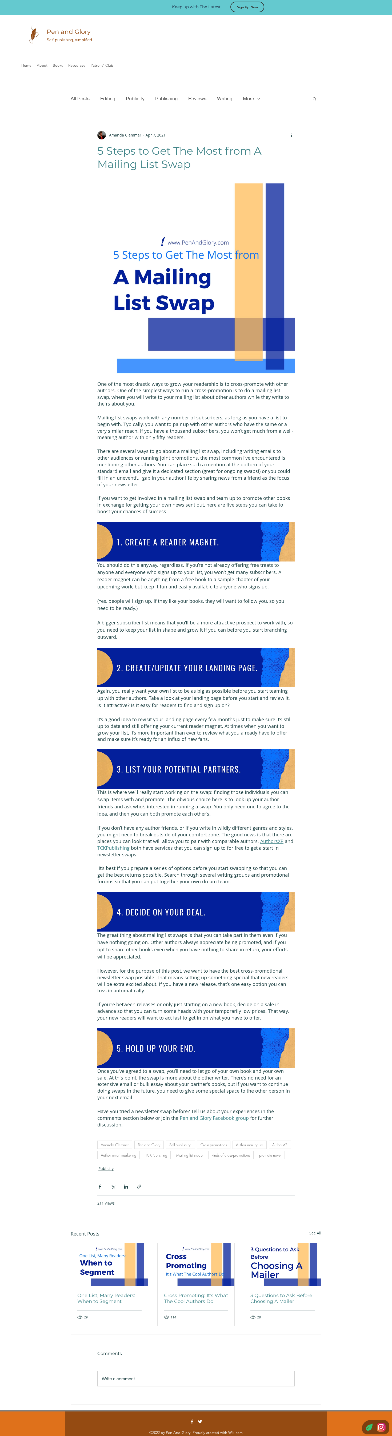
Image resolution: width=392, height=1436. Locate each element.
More (248, 98)
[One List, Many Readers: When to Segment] (109, 1264)
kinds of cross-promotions (231, 1155)
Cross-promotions (214, 1144)
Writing (224, 98)
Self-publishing (180, 1144)
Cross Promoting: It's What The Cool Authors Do (196, 1298)
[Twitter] (200, 1421)
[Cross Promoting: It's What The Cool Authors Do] (196, 1264)
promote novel (270, 1155)
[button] (314, 99)
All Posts (80, 98)
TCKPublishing (156, 1155)
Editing (107, 98)
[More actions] (291, 135)
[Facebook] (192, 1421)
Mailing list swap (189, 1155)
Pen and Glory (149, 1144)
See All (315, 1233)
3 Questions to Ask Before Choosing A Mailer (281, 1298)
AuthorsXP (279, 1144)
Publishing (166, 98)
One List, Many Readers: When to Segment (106, 1298)
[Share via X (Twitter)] (112, 1186)
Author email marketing (118, 1155)
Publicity (135, 98)
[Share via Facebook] (99, 1186)
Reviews (197, 98)
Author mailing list (249, 1144)
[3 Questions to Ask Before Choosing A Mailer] (282, 1264)
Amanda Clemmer (115, 1144)
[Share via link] (139, 1186)
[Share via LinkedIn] (126, 1186)
